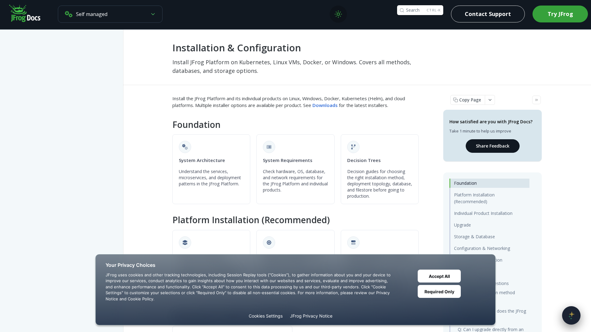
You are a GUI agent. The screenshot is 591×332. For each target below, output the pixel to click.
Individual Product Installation (483, 213)
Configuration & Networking (482, 248)
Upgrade (462, 225)
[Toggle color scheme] (338, 14)
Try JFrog (560, 14)
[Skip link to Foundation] (168, 124)
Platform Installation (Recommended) (474, 198)
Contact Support (488, 14)
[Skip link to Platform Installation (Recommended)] (168, 220)
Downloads (325, 105)
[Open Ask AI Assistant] (571, 315)
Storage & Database (474, 236)
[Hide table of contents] (536, 100)
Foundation (465, 183)
